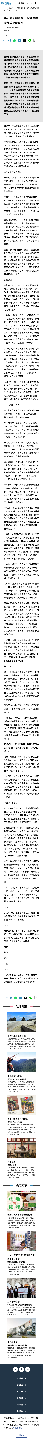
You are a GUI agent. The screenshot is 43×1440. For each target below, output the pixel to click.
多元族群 (11, 9)
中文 (22, 3)
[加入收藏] (35, 40)
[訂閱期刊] (31, 3)
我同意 (21, 1435)
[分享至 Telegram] (9, 40)
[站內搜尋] (27, 3)
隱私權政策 (17, 1428)
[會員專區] (35, 3)
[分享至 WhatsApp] (14, 40)
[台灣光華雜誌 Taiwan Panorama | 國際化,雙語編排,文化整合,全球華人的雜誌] (8, 3)
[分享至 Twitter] (25, 40)
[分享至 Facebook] (19, 40)
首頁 (4, 9)
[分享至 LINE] (30, 40)
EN (7, 35)
